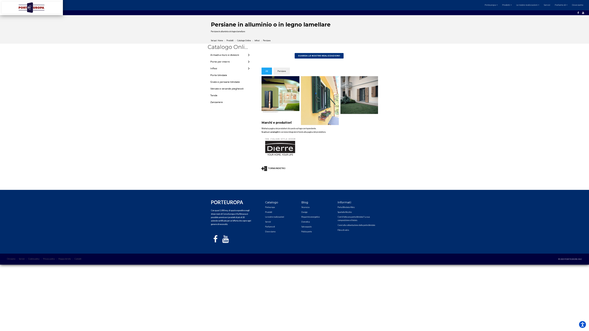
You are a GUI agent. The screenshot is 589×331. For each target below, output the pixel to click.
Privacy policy (49, 259)
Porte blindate (218, 75)
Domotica (305, 222)
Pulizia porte (306, 231)
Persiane (281, 71)
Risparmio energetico (310, 217)
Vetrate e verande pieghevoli (226, 88)
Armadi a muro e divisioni (224, 55)
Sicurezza (305, 207)
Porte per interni (220, 61)
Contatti (77, 259)
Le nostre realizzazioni (526, 5)
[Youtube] (583, 12)
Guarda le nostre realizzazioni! (319, 56)
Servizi (547, 5)
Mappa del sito (64, 259)
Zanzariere (216, 102)
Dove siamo (577, 5)
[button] (582, 324)
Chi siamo (11, 259)
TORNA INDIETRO (276, 168)
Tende (213, 95)
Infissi (213, 68)
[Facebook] (578, 12)
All (267, 71)
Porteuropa (490, 5)
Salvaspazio (306, 226)
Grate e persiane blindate (225, 82)
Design (304, 212)
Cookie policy (34, 259)
